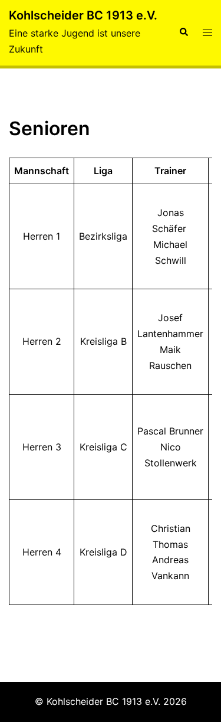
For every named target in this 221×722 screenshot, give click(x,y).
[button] (183, 32)
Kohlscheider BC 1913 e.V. (83, 15)
